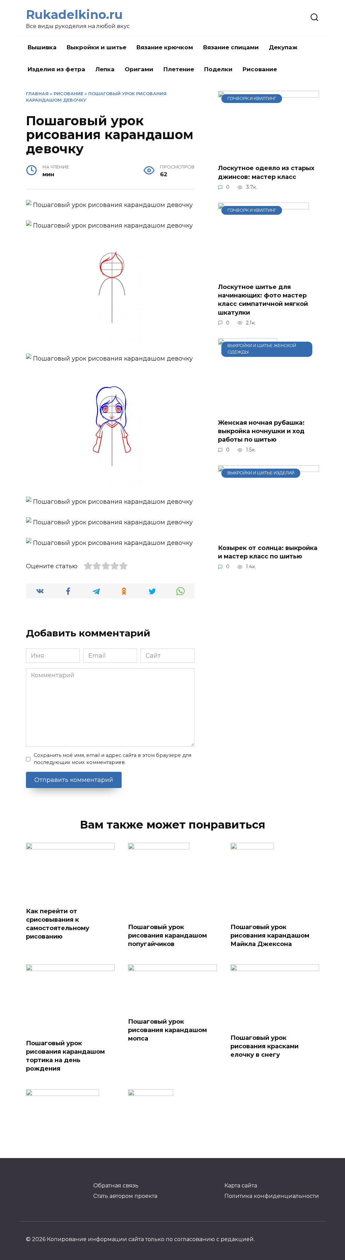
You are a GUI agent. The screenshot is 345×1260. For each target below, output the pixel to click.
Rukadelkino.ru (74, 14)
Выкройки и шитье (96, 47)
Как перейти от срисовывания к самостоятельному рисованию (57, 923)
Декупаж (283, 47)
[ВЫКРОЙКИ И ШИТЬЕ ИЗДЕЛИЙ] (268, 533)
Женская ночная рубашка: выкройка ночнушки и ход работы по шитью (261, 431)
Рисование (260, 69)
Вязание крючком (164, 47)
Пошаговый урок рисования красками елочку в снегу (264, 1046)
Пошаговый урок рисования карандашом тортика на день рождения (65, 1056)
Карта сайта (240, 1185)
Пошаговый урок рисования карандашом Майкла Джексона (269, 935)
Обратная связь (115, 1185)
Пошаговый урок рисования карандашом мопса (167, 1030)
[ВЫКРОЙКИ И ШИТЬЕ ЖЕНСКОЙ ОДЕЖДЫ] (247, 408)
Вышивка (42, 47)
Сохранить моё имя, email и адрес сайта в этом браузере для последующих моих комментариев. (112, 759)
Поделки (218, 69)
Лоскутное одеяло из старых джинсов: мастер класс (266, 172)
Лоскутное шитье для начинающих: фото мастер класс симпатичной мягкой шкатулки (263, 299)
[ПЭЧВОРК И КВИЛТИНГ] (268, 153)
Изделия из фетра (56, 69)
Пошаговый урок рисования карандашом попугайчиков (167, 935)
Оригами (139, 69)
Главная (37, 93)
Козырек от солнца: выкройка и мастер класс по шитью (267, 552)
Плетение (178, 69)
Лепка (105, 69)
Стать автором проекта (125, 1195)
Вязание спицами (231, 47)
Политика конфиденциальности (271, 1195)
